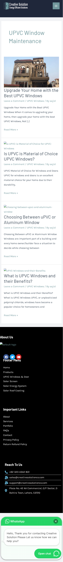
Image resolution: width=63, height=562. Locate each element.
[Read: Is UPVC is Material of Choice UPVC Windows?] (31, 146)
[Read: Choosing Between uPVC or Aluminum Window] (31, 209)
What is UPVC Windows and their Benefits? (29, 278)
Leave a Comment (14, 100)
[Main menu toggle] (56, 5)
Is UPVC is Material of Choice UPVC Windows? (31, 156)
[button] (55, 521)
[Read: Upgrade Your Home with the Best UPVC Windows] (31, 71)
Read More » (11, 129)
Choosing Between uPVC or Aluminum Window (30, 219)
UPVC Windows (35, 100)
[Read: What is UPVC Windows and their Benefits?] (24, 270)
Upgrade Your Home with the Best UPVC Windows (31, 92)
